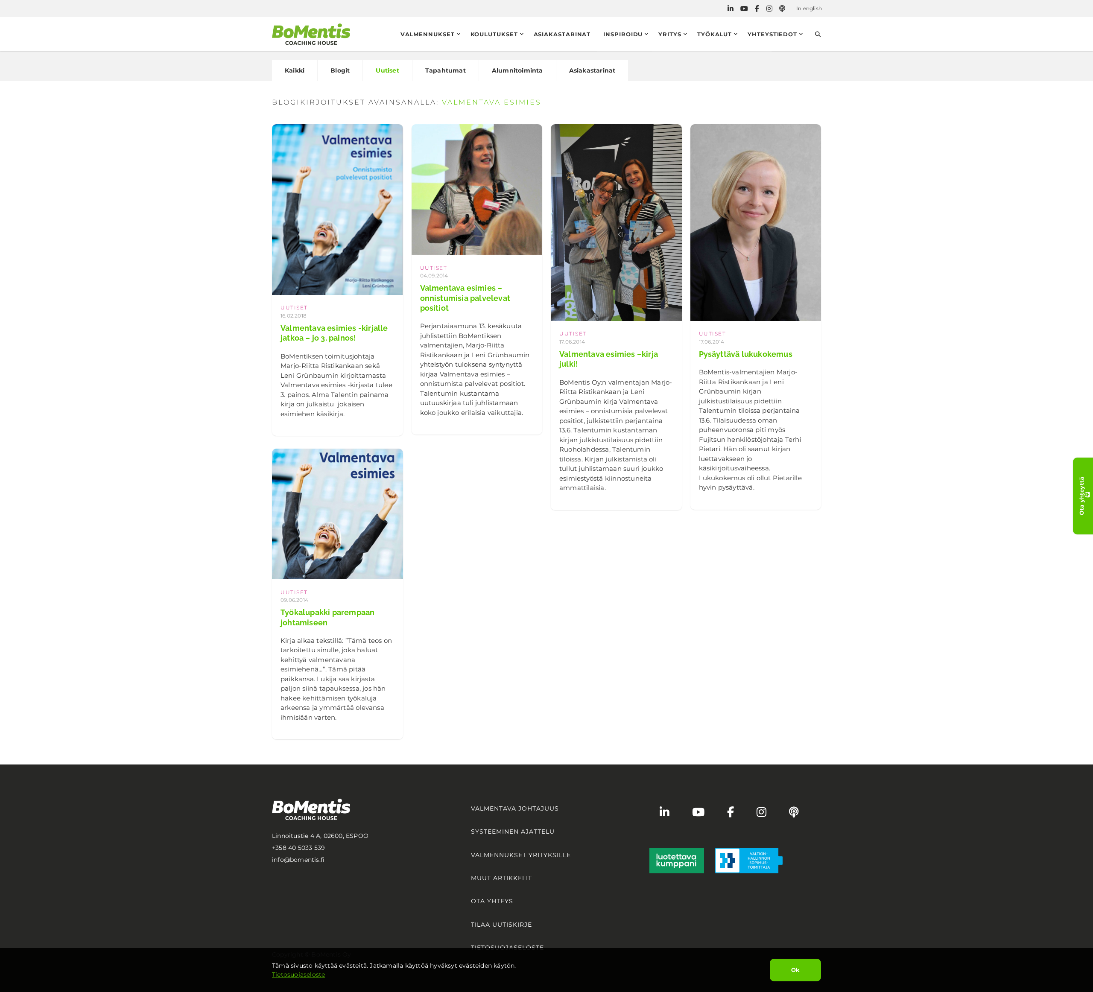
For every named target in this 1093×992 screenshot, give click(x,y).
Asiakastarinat (562, 34)
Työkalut (714, 34)
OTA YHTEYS (492, 901)
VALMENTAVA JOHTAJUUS (515, 808)
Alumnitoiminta (517, 70)
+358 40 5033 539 (298, 848)
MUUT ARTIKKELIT (501, 878)
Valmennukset (427, 34)
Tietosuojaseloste (298, 974)
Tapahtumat (445, 70)
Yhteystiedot (772, 34)
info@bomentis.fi (298, 860)
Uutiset (387, 70)
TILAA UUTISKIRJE (501, 924)
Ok (795, 969)
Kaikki (294, 70)
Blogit (340, 70)
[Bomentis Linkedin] (730, 9)
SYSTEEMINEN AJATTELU (513, 831)
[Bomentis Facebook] (757, 9)
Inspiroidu (623, 34)
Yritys (669, 34)
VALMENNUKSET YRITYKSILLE (521, 855)
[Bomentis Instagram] (769, 9)
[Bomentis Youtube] (744, 9)
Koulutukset (494, 34)
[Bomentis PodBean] (782, 9)
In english (809, 8)
